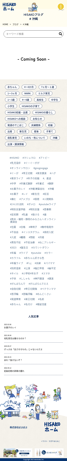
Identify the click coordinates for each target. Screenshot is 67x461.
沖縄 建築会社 (37, 188)
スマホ (46, 273)
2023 (13, 247)
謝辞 (51, 183)
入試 (13, 237)
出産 (9, 131)
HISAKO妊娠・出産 (17, 112)
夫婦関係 (36, 125)
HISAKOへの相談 (16, 118)
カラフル (16, 257)
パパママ (50, 263)
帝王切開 (27, 173)
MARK (27, 93)
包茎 (13, 226)
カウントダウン (41, 247)
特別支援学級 (18, 209)
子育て (49, 131)
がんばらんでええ (39, 283)
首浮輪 (14, 293)
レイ (25, 193)
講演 (51, 278)
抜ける (35, 214)
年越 (13, 252)
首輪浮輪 (27, 293)
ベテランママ (49, 288)
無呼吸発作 (47, 226)
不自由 (14, 232)
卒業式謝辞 (26, 183)
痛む (13, 199)
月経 (41, 237)
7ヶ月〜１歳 (47, 87)
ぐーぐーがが (32, 162)
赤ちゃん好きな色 (34, 257)
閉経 (32, 237)
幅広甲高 (39, 268)
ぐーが (14, 173)
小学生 (10, 106)
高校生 (40, 99)
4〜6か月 (29, 87)
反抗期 (14, 214)
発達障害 (16, 299)
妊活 (46, 193)
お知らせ (37, 118)
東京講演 (41, 173)
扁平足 (52, 268)
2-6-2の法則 (17, 204)
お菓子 (14, 193)
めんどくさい (44, 293)
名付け (28, 304)
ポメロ (31, 204)
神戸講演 (39, 278)
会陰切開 (16, 288)
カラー (49, 252)
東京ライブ (17, 178)
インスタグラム (31, 232)
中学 (13, 183)
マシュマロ (30, 157)
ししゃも (25, 278)
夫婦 (38, 263)
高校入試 (48, 232)
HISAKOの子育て (31, 106)
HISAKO (15, 157)
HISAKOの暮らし (44, 112)
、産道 (47, 178)
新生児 (22, 131)
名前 (41, 299)
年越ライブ (17, 263)
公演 (27, 268)
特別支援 (34, 209)
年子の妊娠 (33, 178)
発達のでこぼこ (15, 125)
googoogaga (41, 168)
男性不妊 (16, 242)
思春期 (47, 209)
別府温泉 (16, 268)
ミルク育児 (44, 93)
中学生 (54, 99)
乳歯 (25, 214)
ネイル (14, 273)
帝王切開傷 (31, 288)
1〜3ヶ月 (12, 93)
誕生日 (24, 247)
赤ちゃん (12, 87)
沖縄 (55, 137)
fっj (29, 263)
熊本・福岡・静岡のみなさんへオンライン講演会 (33, 220)
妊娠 (50, 125)
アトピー (45, 157)
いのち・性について (34, 137)
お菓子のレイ (18, 188)
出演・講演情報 (15, 144)
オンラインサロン (20, 168)
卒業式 (40, 183)
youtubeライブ (48, 204)
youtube (36, 252)
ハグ (53, 173)
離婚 (23, 237)
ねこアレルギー (47, 242)
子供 (13, 278)
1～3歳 (11, 99)
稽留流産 (41, 304)
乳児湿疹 (16, 162)
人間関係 (48, 199)
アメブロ (25, 199)
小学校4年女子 (30, 273)
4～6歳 (25, 99)
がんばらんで (18, 283)
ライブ (24, 252)
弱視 (37, 199)
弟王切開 (30, 299)
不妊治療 (30, 242)
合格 (23, 226)
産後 (36, 131)
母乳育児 (12, 137)
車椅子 (33, 226)
